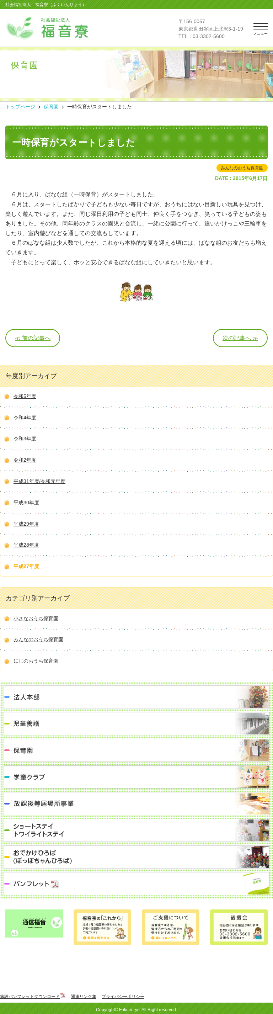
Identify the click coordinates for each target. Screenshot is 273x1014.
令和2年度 (25, 460)
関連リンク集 (83, 996)
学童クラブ (136, 777)
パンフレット (136, 883)
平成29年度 (26, 524)
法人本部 (136, 697)
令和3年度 (25, 438)
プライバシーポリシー (123, 996)
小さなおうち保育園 (36, 618)
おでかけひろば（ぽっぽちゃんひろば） (136, 857)
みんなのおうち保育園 (242, 167)
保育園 (136, 750)
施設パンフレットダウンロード (30, 996)
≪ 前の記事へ (32, 338)
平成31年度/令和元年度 (39, 481)
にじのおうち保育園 (36, 661)
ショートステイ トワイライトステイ (136, 830)
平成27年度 (26, 566)
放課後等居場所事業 (136, 803)
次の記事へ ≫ (240, 338)
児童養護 (136, 723)
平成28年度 (26, 545)
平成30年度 (26, 502)
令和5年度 (25, 396)
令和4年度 (25, 417)
